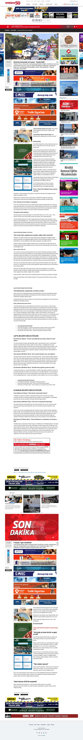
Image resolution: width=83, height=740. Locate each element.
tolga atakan (31, 472)
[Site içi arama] (77, 26)
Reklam (39, 1)
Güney (62, 248)
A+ (57, 62)
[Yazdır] (8, 79)
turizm (27, 472)
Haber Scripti (40, 735)
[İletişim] (74, 26)
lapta (23, 472)
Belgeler (43, 1)
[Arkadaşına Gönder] (8, 77)
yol (24, 472)
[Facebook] (8, 70)
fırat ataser (35, 472)
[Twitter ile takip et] (39, 733)
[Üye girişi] (44, 733)
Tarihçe (48, 724)
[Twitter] (8, 72)
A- (57, 64)
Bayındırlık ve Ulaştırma (42, 472)
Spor (62, 231)
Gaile (32, 1)
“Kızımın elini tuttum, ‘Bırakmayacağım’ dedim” (21, 26)
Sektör (63, 214)
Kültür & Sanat (65, 197)
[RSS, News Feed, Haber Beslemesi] (41, 733)
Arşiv (35, 724)
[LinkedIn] (8, 75)
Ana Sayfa (28, 1)
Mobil (35, 1)
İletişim (52, 724)
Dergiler (63, 180)
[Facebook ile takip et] (37, 733)
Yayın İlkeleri (43, 724)
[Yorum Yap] (8, 81)
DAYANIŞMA (48, 1)
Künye (38, 724)
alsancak (20, 472)
